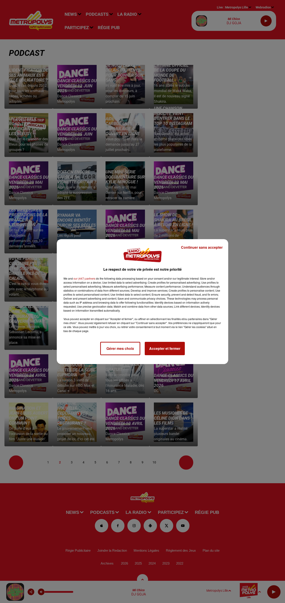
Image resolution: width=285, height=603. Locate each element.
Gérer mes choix (120, 348)
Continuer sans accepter (202, 247)
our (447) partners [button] (84, 278)
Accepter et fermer (164, 348)
